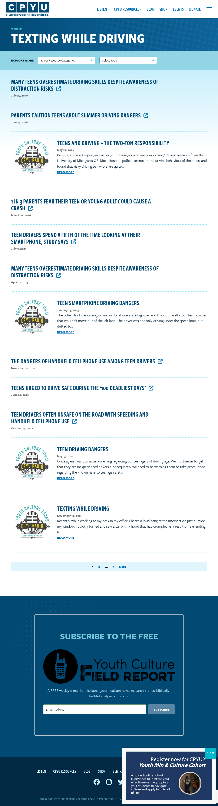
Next (122, 567)
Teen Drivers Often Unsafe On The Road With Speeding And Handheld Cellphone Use (79, 418)
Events (178, 9)
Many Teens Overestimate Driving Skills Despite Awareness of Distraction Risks (84, 85)
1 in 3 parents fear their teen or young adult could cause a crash (81, 204)
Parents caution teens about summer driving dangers (76, 115)
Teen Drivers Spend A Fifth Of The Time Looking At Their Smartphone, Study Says (75, 238)
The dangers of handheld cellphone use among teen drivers (83, 361)
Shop (163, 9)
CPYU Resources (126, 9)
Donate (195, 9)
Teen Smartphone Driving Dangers (98, 302)
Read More (65, 172)
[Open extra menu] (209, 9)
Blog (150, 9)
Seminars (120, 771)
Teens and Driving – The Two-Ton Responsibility (113, 142)
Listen (102, 9)
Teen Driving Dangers (82, 448)
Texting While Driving (83, 508)
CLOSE (210, 753)
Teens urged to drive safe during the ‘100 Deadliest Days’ (79, 387)
